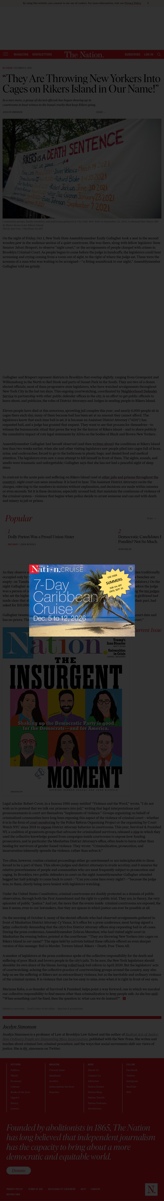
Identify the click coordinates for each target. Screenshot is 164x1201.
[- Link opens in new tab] (82, 601)
